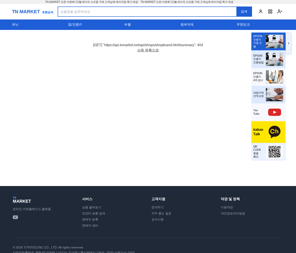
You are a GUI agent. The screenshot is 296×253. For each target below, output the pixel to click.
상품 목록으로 (148, 50)
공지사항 (157, 219)
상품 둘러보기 (91, 207)
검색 (244, 11)
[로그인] (260, 11)
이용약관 (227, 207)
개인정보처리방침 (233, 213)
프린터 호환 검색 (93, 213)
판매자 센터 (90, 225)
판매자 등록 (90, 219)
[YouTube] (15, 217)
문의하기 (157, 207)
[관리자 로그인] (270, 11)
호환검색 (47, 12)
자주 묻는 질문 (161, 213)
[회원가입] (279, 11)
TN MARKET (26, 11)
